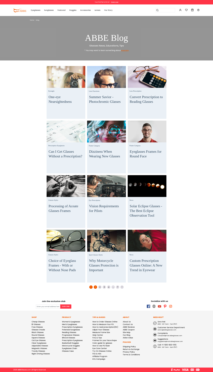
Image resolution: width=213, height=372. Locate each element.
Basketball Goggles (70, 343)
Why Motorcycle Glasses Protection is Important (103, 265)
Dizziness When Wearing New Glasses (104, 153)
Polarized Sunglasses (71, 329)
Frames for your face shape (104, 340)
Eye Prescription (94, 200)
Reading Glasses (69, 332)
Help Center (97, 335)
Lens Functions (94, 91)
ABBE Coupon (129, 329)
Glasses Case (68, 351)
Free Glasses (37, 327)
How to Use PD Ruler (101, 345)
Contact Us (128, 324)
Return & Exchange (131, 349)
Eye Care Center (99, 348)
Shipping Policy (129, 346)
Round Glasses (38, 335)
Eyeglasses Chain (69, 348)
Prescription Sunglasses (72, 327)
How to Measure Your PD (103, 324)
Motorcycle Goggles (71, 345)
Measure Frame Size (101, 332)
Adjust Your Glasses (100, 329)
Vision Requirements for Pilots (104, 208)
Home (32, 20)
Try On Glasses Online (101, 351)
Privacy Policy (129, 352)
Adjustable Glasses (40, 345)
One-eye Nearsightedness (60, 99)
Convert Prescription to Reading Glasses (146, 99)
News (131, 200)
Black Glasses (38, 332)
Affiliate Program (99, 356)
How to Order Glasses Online (104, 321)
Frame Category (94, 146)
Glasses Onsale (38, 329)
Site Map (126, 332)
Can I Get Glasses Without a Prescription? (65, 153)
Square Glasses (38, 337)
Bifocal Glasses (68, 337)
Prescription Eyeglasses (56, 145)
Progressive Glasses (70, 335)
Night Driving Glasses (41, 353)
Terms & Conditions (131, 354)
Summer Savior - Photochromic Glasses (105, 99)
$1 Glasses (36, 324)
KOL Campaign (98, 359)
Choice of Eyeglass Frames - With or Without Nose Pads (62, 265)
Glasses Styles (53, 200)
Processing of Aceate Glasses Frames (63, 208)
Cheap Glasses (38, 321)
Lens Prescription (135, 91)
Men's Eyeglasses (69, 324)
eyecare (125, 50)
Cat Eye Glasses (39, 340)
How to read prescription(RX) (105, 327)
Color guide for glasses (102, 343)
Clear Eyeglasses (39, 343)
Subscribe (66, 306)
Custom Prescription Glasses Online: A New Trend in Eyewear (146, 265)
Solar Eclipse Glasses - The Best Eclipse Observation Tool (146, 210)
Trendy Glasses (38, 351)
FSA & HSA (96, 353)
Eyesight (51, 91)
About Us (127, 321)
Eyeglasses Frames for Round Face (146, 153)
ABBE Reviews (129, 327)
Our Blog (126, 335)
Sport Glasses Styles (96, 255)
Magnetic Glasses (39, 348)
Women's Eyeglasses (71, 321)
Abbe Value (128, 337)
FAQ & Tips (97, 337)
